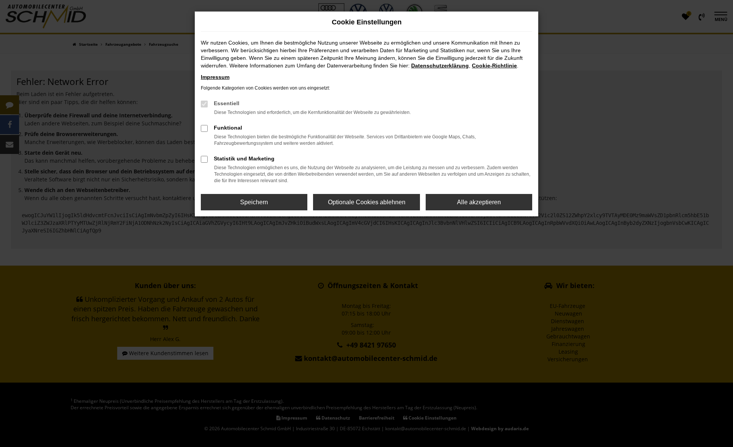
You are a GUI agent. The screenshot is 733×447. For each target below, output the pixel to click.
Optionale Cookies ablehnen (366, 202)
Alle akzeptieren (479, 202)
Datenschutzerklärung (440, 65)
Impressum (215, 77)
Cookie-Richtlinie (494, 65)
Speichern (254, 202)
